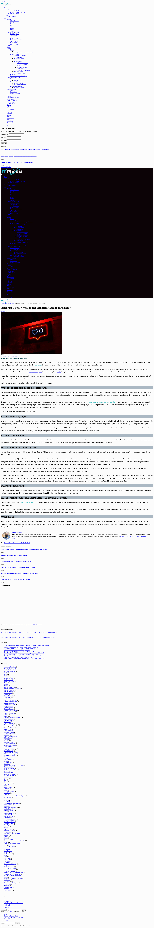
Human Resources (8, 772)
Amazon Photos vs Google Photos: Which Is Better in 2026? (16, 561)
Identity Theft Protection (10, 774)
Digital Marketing (11, 89)
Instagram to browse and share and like (101, 402)
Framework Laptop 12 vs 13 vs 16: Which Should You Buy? (17, 162)
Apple (8, 45)
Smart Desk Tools (14, 41)
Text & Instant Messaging (10, 864)
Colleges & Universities (10, 700)
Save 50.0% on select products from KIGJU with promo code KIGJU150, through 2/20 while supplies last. (28, 637)
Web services (7, 884)
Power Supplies (8, 829)
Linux (5, 794)
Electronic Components (19, 87)
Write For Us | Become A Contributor (13, 903)
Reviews (9, 19)
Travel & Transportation (10, 869)
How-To (6, 771)
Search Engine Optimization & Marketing (14, 840)
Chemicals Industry (18, 71)
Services (6, 15)
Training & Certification (10, 868)
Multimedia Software (9, 813)
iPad (11, 25)
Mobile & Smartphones (13, 97)
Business (9, 48)
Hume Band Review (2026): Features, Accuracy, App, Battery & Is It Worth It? (24, 653)
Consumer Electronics (15, 81)
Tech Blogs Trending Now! (11, 916)
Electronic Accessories (9, 743)
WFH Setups (13, 42)
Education (6, 739)
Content (9, 106)
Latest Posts (7, 793)
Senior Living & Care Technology (12, 843)
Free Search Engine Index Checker (16, 12)
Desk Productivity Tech (13, 32)
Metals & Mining (8, 804)
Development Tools (9, 727)
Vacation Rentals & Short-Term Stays (13, 872)
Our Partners (7, 904)
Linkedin (132, 536)
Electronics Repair (18, 83)
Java (5, 785)
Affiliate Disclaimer (9, 906)
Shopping (6, 848)
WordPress (10, 122)
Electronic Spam (8, 746)
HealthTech (7, 764)
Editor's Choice (8, 738)
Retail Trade (13, 74)
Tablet (11, 26)
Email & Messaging (9, 751)
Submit (18, 923)
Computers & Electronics (13, 77)
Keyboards (16, 37)
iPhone (5, 781)
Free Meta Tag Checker (13, 13)
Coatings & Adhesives (22, 73)
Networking (10, 116)
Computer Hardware (9, 703)
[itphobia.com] (12, 174)
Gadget (12, 31)
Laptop (12, 29)
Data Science (10, 108)
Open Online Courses (9, 822)
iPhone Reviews (14, 21)
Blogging (9, 105)
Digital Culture (7, 729)
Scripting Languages (9, 839)
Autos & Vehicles (8, 678)
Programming (10, 109)
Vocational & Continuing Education (13, 878)
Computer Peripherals (9, 704)
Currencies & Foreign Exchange (25, 52)
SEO (11, 90)
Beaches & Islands (8, 680)
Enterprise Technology (9, 754)
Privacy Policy (7, 918)
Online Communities (9, 820)
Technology (10, 119)
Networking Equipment (10, 819)
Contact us (6, 907)
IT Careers (6, 784)
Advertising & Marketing (19, 55)
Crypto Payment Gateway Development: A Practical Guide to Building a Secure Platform (25, 149)
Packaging (6, 827)
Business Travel (8, 693)
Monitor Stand (7, 809)
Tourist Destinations (9, 867)
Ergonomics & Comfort (16, 39)
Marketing (19, 57)
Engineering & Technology (11, 752)
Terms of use (7, 920)
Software (9, 94)
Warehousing (20, 68)
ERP (5, 756)
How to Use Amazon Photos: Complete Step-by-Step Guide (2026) (18, 567)
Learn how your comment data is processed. (31, 624)
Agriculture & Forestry (9, 671)
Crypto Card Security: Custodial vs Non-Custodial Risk (15, 579)
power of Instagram (35, 372)
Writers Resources (8, 890)
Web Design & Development (11, 882)
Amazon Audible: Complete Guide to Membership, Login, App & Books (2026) (24, 658)
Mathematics (7, 801)
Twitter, (128, 536)
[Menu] (1, 174)
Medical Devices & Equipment (11, 803)
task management (27, 502)
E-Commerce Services (22, 63)
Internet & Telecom (9, 775)
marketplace (37, 365)
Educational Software (9, 742)
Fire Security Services (22, 65)
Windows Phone (11, 99)
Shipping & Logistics (9, 846)
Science (6, 838)
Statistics (6, 855)
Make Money (10, 102)
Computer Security (15, 79)
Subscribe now (7, 901)
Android (12, 22)
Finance (12, 50)
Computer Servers (8, 709)
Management (20, 60)
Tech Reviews (13, 35)
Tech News (7, 858)
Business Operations (18, 58)
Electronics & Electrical (16, 86)
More (8, 125)
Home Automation (8, 767)
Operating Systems (8, 823)
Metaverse (9, 113)
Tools (5, 865)
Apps (8, 47)
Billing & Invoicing (9, 681)
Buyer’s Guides (14, 44)
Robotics (9, 112)
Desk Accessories (14, 38)
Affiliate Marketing (15, 93)
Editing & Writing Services (23, 70)
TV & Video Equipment (19, 84)
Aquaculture (7, 677)
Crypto (9, 110)
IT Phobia (10, 911)
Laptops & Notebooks (9, 791)
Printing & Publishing (9, 830)
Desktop (12, 28)
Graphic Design (11, 103)
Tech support (10, 118)
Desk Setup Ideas (14, 34)
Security (9, 115)
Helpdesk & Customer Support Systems (14, 765)
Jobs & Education (8, 787)
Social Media (13, 92)
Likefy (59, 372)
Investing (15, 51)
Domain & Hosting (12, 100)
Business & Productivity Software (12, 688)
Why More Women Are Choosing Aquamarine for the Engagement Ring (19, 573)
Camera (12, 23)
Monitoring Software (9, 810)
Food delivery (23, 64)
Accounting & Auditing (10, 667)
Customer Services (8, 719)
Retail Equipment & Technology (18, 76)
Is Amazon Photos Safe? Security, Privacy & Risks (14, 555)
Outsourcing (7, 826)
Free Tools (6, 9)
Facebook (122, 536)
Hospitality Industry (22, 67)
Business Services (18, 61)
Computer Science (8, 706)
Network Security (17, 80)
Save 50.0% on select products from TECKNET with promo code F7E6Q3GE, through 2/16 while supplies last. (29, 632)
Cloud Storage (7, 697)
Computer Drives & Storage (11, 701)
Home (5, 8)
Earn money (7, 735)
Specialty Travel (8, 853)
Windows (9, 123)
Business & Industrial (15, 54)
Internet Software (8, 777)
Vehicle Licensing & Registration (12, 875)
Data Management (8, 720)
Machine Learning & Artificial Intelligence (14, 796)
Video (5, 877)
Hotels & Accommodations (11, 769)
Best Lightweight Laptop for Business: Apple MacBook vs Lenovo (18, 156)
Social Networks (8, 851)
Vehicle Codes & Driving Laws (12, 874)
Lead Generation (11, 16)
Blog (5, 18)
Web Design (10, 121)
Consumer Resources (9, 713)
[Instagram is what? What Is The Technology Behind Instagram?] (31, 353)
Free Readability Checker (13, 10)
